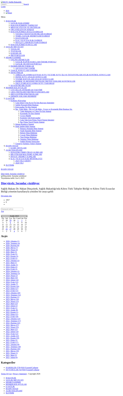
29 (10, 220)
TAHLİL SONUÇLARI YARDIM (24, 70)
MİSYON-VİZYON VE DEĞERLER (25, 27)
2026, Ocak (11, 254)
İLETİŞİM (10, 165)
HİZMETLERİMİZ (13, 58)
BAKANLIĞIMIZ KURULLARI (24, 45)
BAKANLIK (11, 21)
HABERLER (13, 368)
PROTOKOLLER (18, 55)
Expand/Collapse (31, 368)
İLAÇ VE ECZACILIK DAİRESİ (28, 40)
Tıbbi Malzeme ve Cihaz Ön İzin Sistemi (35, 111)
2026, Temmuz (13, 243)
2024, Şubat (12, 280)
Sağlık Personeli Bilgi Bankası (26, 105)
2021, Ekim (11, 340)
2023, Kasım (12, 286)
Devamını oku (6, 196)
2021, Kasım (12, 338)
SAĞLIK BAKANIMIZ (20, 23)
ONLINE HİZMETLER (20, 60)
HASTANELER (21, 38)
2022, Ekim (12, 314)
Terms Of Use (6, 374)
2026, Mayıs (12, 248)
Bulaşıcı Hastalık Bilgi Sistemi (31, 129)
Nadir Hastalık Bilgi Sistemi (30, 131)
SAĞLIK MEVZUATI (14, 47)
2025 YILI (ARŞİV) (23, 161)
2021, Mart (11, 355)
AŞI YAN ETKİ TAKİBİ (25, 68)
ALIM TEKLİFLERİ (14, 150)
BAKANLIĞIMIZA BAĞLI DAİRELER (27, 32)
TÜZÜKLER (16, 51)
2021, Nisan (12, 353)
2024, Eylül (11, 269)
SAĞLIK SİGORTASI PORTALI (28, 64)
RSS (7, 11)
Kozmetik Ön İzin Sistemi (30, 114)
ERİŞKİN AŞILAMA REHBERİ (23, 96)
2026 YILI (19, 163)
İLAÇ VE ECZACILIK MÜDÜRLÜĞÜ (26, 159)
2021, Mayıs (12, 351)
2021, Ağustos (12, 345)
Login (3, 7)
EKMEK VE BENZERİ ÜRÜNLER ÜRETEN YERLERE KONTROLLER (45, 81)
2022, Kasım (12, 312)
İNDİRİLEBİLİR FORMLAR (22, 66)
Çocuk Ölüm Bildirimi (28, 135)
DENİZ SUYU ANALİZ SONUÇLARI (31, 77)
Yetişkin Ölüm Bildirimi (29, 139)
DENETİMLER (17, 73)
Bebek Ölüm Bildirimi (28, 133)
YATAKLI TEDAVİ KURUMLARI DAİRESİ (33, 34)
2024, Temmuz (13, 273)
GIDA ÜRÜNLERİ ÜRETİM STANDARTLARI (30, 92)
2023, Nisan (12, 301)
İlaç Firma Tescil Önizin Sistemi (32, 122)
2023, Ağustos (13, 293)
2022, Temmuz (13, 321)
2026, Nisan (12, 250)
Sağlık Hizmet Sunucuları (30, 141)
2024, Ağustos (12, 271)
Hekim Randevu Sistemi (24, 124)
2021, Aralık (12, 336)
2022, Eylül (12, 317)
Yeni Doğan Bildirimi (28, 137)
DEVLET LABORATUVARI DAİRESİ (31, 42)
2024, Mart (12, 278)
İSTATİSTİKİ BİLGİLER (21, 86)
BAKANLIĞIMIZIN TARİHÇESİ (24, 25)
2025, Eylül (11, 258)
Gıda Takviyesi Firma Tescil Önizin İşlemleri (37, 120)
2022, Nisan (12, 327)
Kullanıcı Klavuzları (18, 101)
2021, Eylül (12, 342)
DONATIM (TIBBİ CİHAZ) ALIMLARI (27, 152)
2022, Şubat (12, 332)
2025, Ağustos (12, 261)
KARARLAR (16, 53)
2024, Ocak (12, 282)
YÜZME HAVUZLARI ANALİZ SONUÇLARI (34, 79)
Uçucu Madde (25, 116)
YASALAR (15, 49)
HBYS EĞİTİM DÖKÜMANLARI (24, 94)
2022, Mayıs (12, 325)
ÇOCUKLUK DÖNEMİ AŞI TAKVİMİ (26, 90)
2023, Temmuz (13, 295)
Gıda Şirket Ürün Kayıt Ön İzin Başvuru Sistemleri (34, 103)
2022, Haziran (13, 323)
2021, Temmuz (13, 347)
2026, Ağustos (12, 241)
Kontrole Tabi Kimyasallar (30, 118)
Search (26, 4)
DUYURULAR (14, 370)
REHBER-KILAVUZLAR (16, 88)
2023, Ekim (12, 289)
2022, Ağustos (13, 319)
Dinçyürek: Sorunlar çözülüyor (20, 183)
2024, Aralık (12, 265)
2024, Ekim (11, 267)
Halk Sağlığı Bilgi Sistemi (25, 126)
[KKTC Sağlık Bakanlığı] (11, 2)
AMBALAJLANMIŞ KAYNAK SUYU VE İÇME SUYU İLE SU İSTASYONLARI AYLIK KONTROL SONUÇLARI (62, 75)
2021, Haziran (13, 349)
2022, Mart (12, 329)
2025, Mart (11, 263)
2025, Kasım (12, 256)
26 (7, 229)
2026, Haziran (12, 246)
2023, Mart (12, 304)
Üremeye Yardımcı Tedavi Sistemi (28, 144)
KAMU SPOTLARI (18, 148)
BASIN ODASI (12, 146)
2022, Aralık (12, 310)
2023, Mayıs (12, 299)
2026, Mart (11, 252)
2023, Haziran (12, 297)
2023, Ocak (11, 308)
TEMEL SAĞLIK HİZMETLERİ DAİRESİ (32, 36)
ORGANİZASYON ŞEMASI (22, 30)
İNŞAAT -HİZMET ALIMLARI (23, 157)
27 (10, 229)
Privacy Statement (20, 374)
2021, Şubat (12, 357)
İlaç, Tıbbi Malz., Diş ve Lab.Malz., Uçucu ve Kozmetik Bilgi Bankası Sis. (43, 109)
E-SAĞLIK (10, 98)
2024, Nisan (12, 276)
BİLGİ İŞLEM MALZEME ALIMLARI (26, 154)
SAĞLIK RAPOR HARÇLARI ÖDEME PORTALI (35, 62)
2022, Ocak (12, 334)
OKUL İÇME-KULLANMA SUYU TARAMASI (34, 83)
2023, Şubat (12, 306)
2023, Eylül (12, 291)
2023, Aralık (12, 284)
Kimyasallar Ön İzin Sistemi (26, 107)
